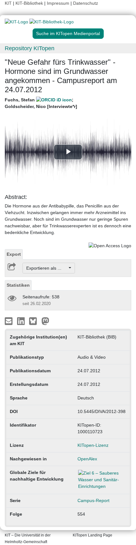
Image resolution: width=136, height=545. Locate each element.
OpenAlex (87, 458)
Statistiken (18, 285)
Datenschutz (85, 3)
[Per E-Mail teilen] (9, 320)
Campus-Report (93, 500)
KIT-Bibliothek (29, 3)
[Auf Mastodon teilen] (45, 320)
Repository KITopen (29, 48)
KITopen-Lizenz (92, 445)
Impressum (58, 3)
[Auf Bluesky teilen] (34, 320)
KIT (8, 3)
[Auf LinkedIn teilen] (21, 320)
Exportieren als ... (47, 268)
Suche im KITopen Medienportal (68, 33)
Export (14, 254)
